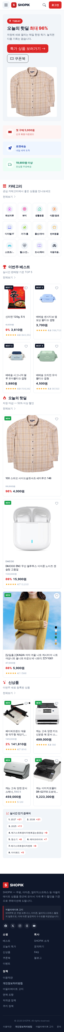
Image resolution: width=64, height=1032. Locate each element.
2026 (33, 819)
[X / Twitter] (13, 926)
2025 (15, 826)
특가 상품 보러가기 (26, 48)
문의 (59, 1026)
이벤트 (6, 963)
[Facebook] (6, 926)
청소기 (15, 839)
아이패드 (16, 852)
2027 (15, 819)
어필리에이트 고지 (13, 988)
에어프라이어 (37, 839)
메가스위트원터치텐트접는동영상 (28, 832)
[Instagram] (20, 926)
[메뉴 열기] (6, 5)
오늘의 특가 (9, 946)
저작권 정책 (9, 1000)
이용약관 (8, 977)
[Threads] (27, 926)
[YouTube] (34, 926)
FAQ (36, 952)
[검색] (44, 5)
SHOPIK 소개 (41, 940)
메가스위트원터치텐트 (22, 846)
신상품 (6, 952)
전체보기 (8, 196)
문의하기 (39, 946)
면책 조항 (8, 994)
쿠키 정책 (8, 1005)
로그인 (55, 4)
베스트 (6, 940)
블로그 (38, 957)
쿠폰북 (19, 58)
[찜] (26, 288)
